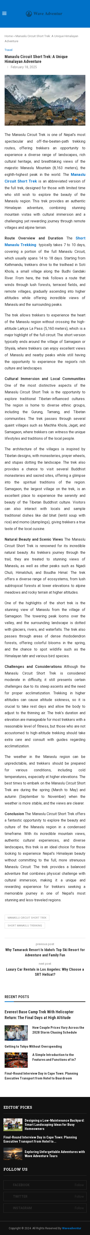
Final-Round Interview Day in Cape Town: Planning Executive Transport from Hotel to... (40, 1139)
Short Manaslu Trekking (25, 925)
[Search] (85, 14)
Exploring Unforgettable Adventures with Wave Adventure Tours (55, 1154)
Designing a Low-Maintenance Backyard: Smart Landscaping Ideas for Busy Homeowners (54, 1124)
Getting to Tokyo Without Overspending (33, 1046)
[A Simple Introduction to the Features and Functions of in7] (16, 1060)
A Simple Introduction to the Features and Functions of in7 (54, 1057)
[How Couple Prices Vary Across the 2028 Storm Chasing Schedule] (16, 1033)
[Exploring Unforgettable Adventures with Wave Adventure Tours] (12, 1154)
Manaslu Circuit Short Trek (27, 917)
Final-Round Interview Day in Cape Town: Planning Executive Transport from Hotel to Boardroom (41, 1075)
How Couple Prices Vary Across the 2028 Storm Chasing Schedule (58, 1030)
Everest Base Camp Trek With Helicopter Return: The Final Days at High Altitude (39, 1014)
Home (9, 36)
